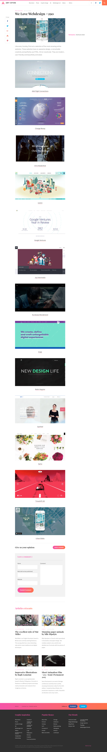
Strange (55, 719)
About (17, 706)
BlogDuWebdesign (73, 722)
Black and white (46, 732)
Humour (56, 730)
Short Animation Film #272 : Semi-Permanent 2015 (53, 674)
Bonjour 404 (72, 726)
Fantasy (44, 724)
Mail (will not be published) (25, 571)
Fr (91, 3)
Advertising (18, 738)
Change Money (40, 128)
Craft (44, 629)
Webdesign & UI (57, 3)
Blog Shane (71, 724)
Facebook (73, 706)
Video (46, 669)
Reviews (29, 735)
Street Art (29, 728)
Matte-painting (57, 726)
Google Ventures (40, 240)
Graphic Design (44, 3)
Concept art (45, 728)
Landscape (56, 732)
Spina (40, 464)
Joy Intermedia (40, 277)
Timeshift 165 (40, 501)
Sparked (40, 427)
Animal (43, 730)
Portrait (44, 722)
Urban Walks (40, 538)
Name (19, 563)
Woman (55, 724)
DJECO (40, 203)
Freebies (29, 737)
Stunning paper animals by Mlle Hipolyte (53, 633)
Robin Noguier (40, 389)
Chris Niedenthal (40, 166)
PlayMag (82, 725)
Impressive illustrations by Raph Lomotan (26, 673)
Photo (37, 3)
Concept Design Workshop (84, 720)
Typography (18, 736)
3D (50, 3)
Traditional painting (29, 722)
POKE (40, 352)
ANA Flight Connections (40, 91)
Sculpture (29, 719)
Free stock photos (31, 739)
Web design (19, 10)
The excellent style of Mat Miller (26, 633)
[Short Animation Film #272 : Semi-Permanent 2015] (53, 661)
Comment (43, 563)
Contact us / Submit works (29, 706)
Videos (64, 3)
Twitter (83, 706)
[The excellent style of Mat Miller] (26, 620)
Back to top (88, 745)
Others (70, 3)
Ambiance (56, 722)
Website (20, 579)
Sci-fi (43, 726)
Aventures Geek (80, 35)
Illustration (31, 3)
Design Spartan (84, 723)
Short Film (44, 719)
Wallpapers (29, 732)
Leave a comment (59, 547)
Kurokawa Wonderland (40, 315)
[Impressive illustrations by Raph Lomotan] (26, 661)
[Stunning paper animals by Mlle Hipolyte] (53, 620)
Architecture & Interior (18, 733)
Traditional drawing (29, 725)
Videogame (56, 728)
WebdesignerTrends (85, 727)
